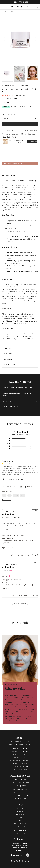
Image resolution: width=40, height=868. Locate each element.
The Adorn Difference (20, 742)
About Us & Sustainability (20, 745)
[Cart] (37, 7)
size (4, 495)
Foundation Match (20, 780)
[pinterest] (23, 861)
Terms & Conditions (20, 767)
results (16, 495)
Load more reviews (19, 603)
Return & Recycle (20, 789)
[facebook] (11, 861)
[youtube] (26, 861)
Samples (20, 821)
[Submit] (27, 855)
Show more (6, 500)
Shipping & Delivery (20, 763)
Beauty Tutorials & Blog (19, 783)
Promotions (20, 833)
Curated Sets (20, 824)
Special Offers (20, 827)
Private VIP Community (20, 760)
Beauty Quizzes (20, 786)
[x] (14, 861)
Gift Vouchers (20, 830)
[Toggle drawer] (3, 6)
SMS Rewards (20, 798)
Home (5, 11)
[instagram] (17, 861)
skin (9, 495)
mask (23, 495)
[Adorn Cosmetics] (20, 7)
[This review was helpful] (32, 555)
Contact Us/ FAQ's (20, 754)
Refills (20, 818)
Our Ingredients (20, 748)
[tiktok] (28, 861)
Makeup (20, 811)
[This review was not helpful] (35, 555)
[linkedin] (20, 861)
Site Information (20, 770)
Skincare (11, 11)
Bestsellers (20, 808)
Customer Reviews (20, 751)
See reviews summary (10, 98)
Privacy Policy (20, 757)
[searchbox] (10, 486)
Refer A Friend (20, 792)
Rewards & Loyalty (20, 795)
